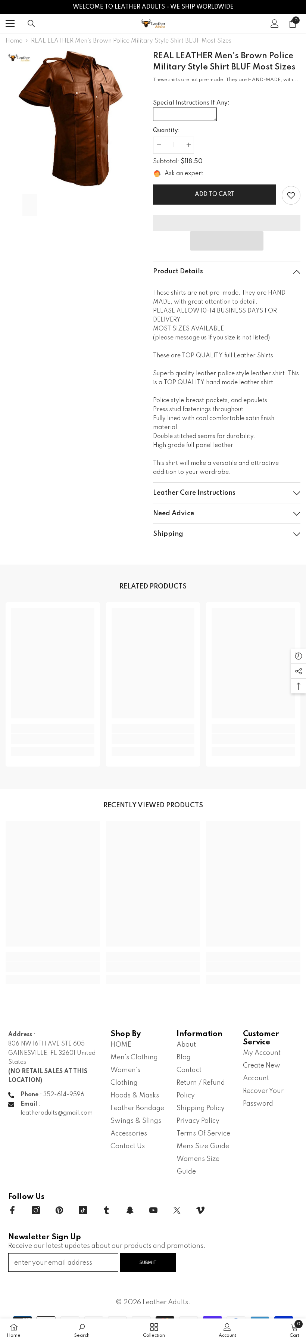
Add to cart (214, 195)
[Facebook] (12, 1210)
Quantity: (166, 131)
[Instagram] (36, 1210)
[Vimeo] (200, 1210)
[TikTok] (83, 1210)
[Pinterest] (59, 1210)
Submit (148, 1262)
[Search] (31, 23)
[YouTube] (153, 1210)
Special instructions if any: (191, 103)
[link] (291, 195)
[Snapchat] (130, 1210)
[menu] (10, 23)
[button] (227, 241)
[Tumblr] (106, 1210)
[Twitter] (177, 1210)
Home (14, 41)
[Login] (275, 23)
